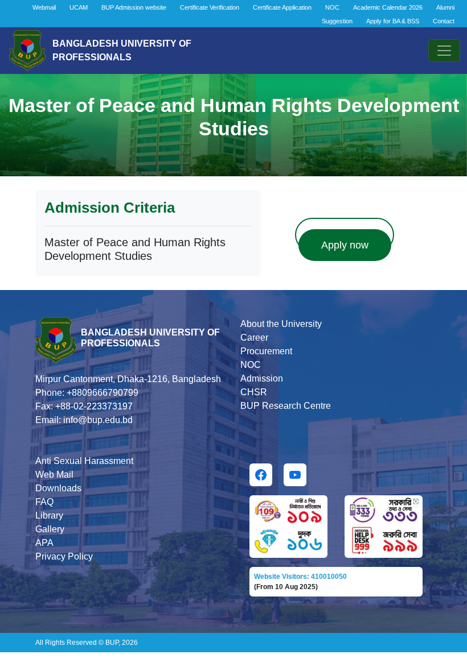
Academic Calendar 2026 (388, 7)
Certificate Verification (209, 7)
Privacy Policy (64, 556)
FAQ (44, 502)
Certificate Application (282, 7)
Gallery (49, 529)
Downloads (58, 488)
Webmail (44, 7)
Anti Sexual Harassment (84, 461)
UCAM (78, 7)
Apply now (344, 245)
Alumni (445, 7)
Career (254, 337)
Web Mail (54, 474)
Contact (443, 21)
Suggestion (337, 21)
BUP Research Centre (285, 406)
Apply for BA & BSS (392, 21)
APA (44, 543)
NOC (332, 7)
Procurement (266, 351)
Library (49, 515)
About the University (281, 324)
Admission (261, 378)
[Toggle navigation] (444, 50)
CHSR (253, 392)
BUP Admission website (133, 7)
